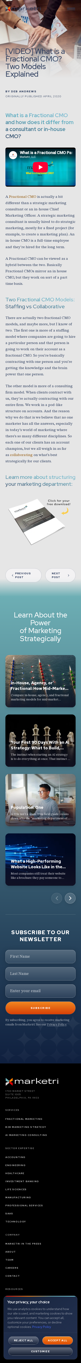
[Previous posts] (56, 898)
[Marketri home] (23, 9)
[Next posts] (70, 898)
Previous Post (23, 575)
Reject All (23, 1340)
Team (9, 1259)
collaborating (21, 455)
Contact (12, 1275)
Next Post (56, 575)
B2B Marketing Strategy (25, 1127)
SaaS (9, 1213)
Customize (40, 1351)
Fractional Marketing (24, 1119)
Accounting (15, 1157)
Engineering (15, 1165)
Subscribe (40, 1008)
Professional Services (24, 1205)
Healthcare (15, 1173)
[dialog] (40, 1327)
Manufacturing (18, 1197)
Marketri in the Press (23, 1243)
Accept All (57, 1340)
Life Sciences (16, 1189)
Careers (11, 1267)
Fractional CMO (22, 197)
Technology (15, 1221)
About (10, 1251)
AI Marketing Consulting (26, 1135)
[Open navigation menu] (71, 9)
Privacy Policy (56, 1024)
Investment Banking (22, 1181)
